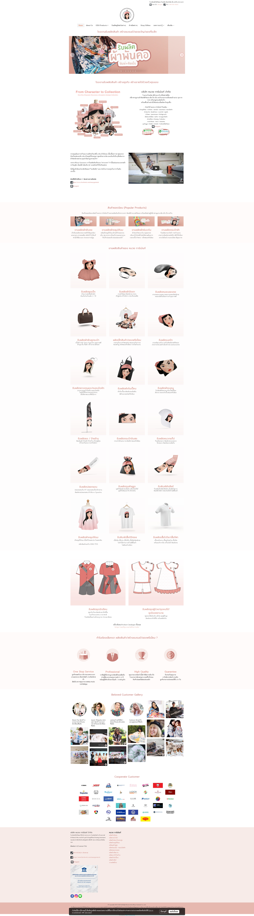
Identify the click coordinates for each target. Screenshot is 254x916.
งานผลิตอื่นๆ (113, 862)
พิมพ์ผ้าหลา (154, 112)
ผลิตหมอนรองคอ (114, 850)
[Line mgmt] (148, 132)
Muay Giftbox (145, 25)
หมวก (156, 122)
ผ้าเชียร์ (151, 124)
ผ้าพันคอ (150, 110)
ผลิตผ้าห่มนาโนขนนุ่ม (115, 840)
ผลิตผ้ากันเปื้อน (113, 857)
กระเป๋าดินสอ (150, 122)
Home (81, 25)
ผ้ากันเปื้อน (150, 119)
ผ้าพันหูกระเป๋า (163, 114)
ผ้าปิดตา (148, 114)
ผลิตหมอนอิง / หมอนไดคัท (117, 847)
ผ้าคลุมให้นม (143, 110)
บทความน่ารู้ (158, 25)
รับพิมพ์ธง (162, 119)
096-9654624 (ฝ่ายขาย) (80, 853)
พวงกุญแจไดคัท (163, 117)
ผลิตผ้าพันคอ (113, 835)
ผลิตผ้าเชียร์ (112, 860)
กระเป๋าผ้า (161, 112)
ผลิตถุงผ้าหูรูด (113, 845)
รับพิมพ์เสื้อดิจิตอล (164, 124)
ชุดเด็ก (166, 112)
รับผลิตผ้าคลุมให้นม (88, 537)
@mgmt (160, 4)
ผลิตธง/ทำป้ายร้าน (114, 855)
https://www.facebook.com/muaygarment (86, 182)
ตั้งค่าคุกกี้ (163, 911)
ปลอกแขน (162, 122)
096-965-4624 (173, 4)
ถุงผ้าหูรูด (145, 124)
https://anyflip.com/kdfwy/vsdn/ (127, 627)
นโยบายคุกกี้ (88, 912)
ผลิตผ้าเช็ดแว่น (113, 852)
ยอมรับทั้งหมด (174, 911)
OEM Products (101, 25)
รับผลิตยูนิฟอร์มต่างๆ (119, 25)
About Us (89, 25)
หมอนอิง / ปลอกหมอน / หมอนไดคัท (162, 110)
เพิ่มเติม (170, 25)
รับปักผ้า (156, 124)
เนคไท (156, 117)
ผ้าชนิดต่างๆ (133, 25)
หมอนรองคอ (154, 114)
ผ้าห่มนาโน (147, 112)
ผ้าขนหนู (156, 119)
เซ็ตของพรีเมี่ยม (149, 117)
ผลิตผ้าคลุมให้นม (114, 843)
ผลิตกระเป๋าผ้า (113, 838)
